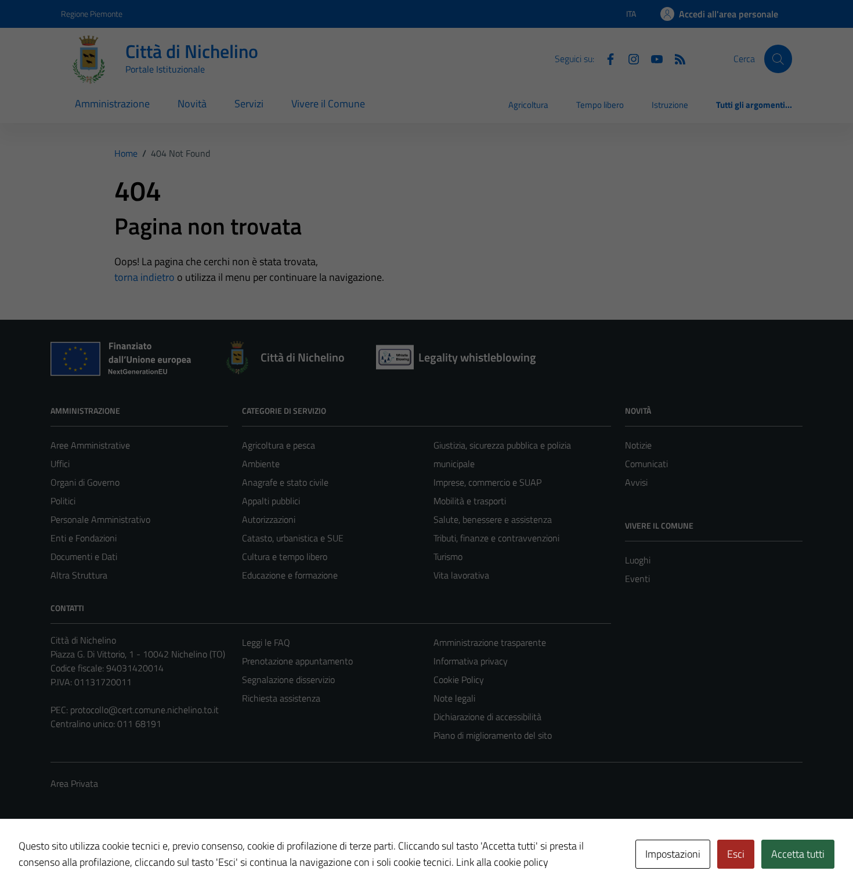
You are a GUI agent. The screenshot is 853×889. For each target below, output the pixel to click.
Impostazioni (672, 854)
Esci (735, 854)
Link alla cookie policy (502, 862)
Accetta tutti (798, 854)
